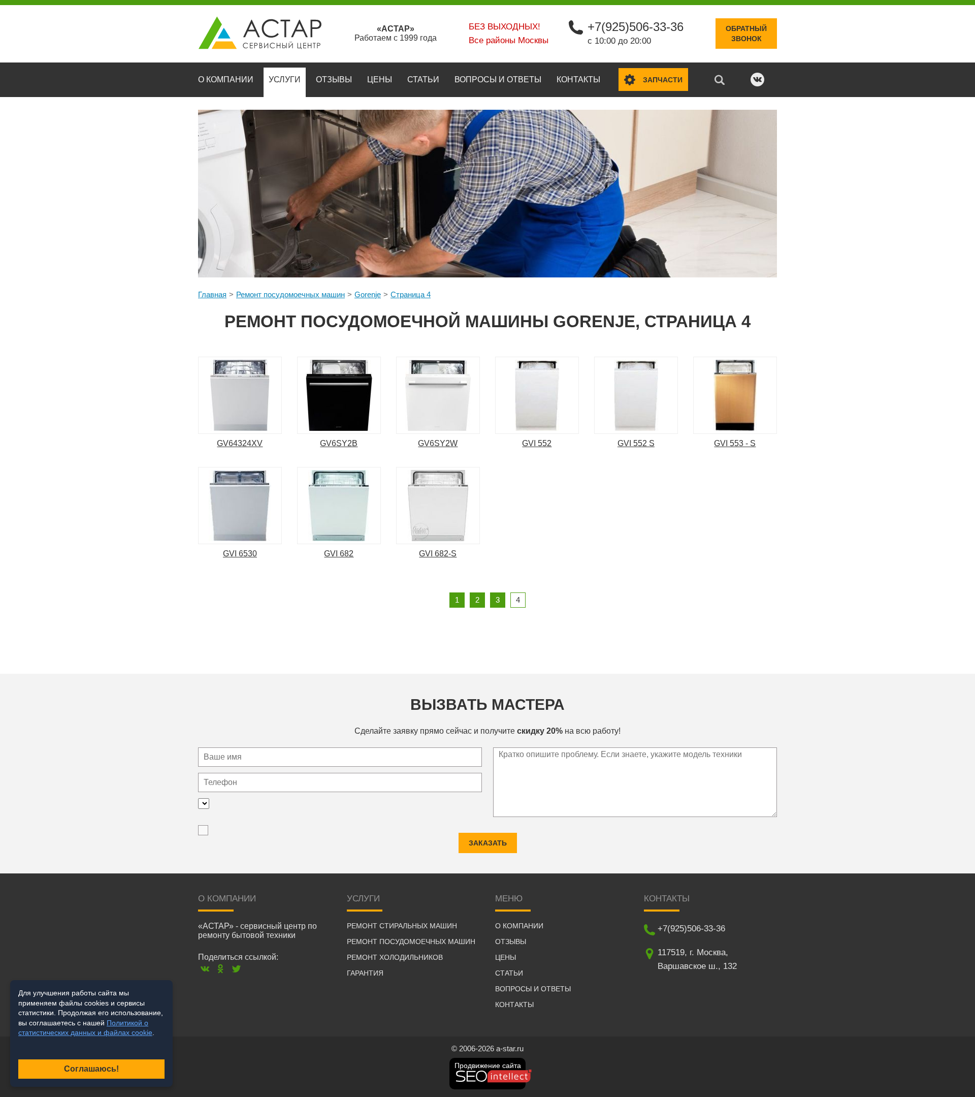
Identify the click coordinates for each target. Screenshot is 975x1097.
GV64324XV (240, 443)
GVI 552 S (636, 443)
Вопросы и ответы (497, 79)
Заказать (488, 843)
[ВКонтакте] (205, 969)
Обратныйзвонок (746, 33)
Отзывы (334, 79)
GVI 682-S (438, 553)
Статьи (423, 79)
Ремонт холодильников (395, 957)
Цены (379, 79)
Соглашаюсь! (91, 1068)
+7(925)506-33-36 (636, 27)
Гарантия (365, 973)
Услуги (285, 79)
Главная (212, 294)
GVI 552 (536, 443)
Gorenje (367, 294)
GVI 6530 (240, 553)
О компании (225, 79)
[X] (236, 969)
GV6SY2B (339, 443)
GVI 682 (338, 553)
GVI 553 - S (735, 443)
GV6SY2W (438, 443)
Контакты (578, 79)
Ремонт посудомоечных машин (290, 294)
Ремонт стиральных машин (402, 926)
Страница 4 (411, 294)
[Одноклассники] (221, 969)
